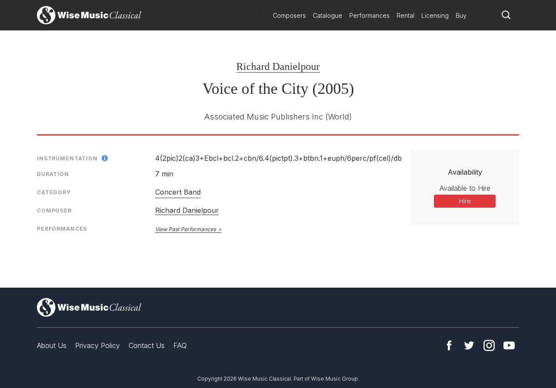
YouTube (509, 345)
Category (54, 192)
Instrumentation (67, 158)
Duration (53, 174)
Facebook (449, 345)
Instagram (489, 345)
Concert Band (178, 192)
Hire (465, 201)
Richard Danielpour (278, 66)
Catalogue (327, 15)
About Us (51, 345)
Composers (289, 15)
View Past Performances (185, 229)
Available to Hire (465, 188)
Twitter (469, 345)
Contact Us (147, 345)
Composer (54, 210)
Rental (405, 15)
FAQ (180, 345)
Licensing (435, 15)
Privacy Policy (97, 345)
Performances (369, 15)
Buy (461, 15)
